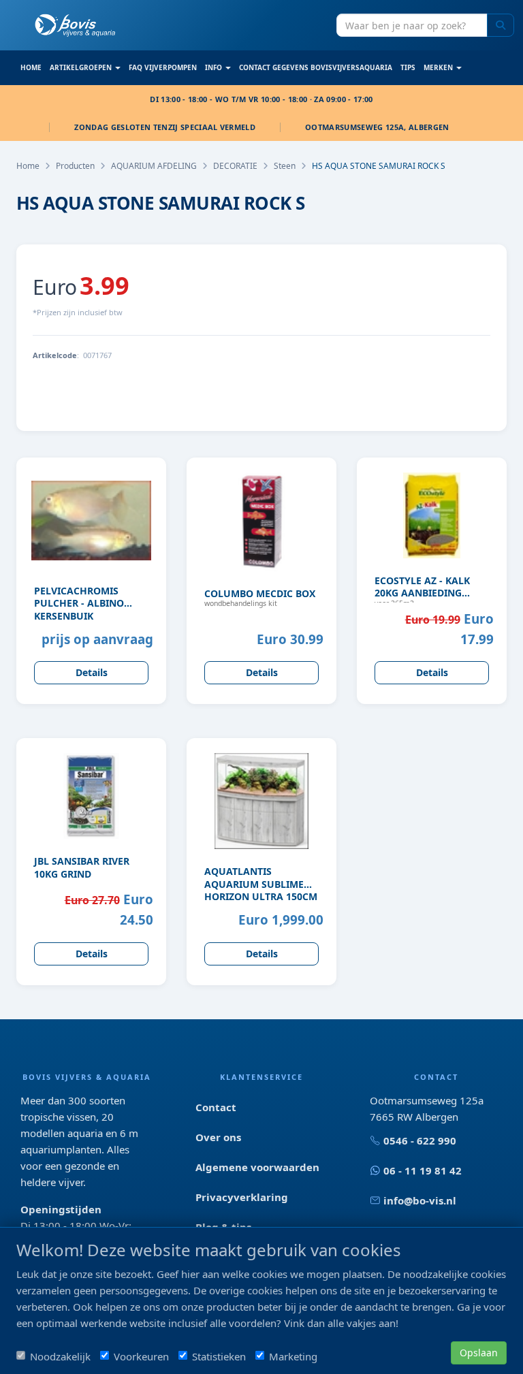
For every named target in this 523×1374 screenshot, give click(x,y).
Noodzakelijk (60, 1356)
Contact (215, 1107)
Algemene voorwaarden (257, 1167)
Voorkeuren (141, 1356)
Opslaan (479, 1352)
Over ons (218, 1137)
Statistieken (219, 1356)
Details (92, 672)
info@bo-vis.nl (419, 1200)
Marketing (293, 1356)
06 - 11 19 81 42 (422, 1170)
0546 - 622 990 (419, 1140)
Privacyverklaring (241, 1197)
